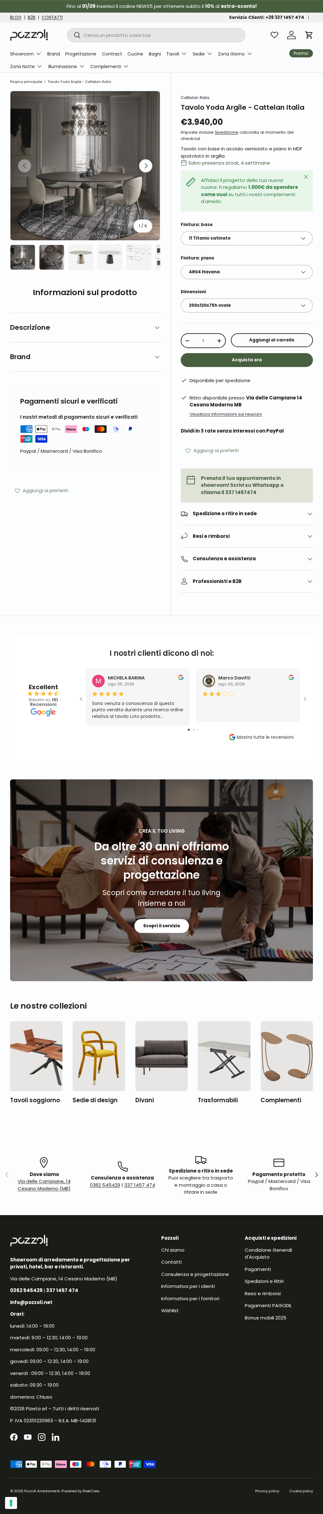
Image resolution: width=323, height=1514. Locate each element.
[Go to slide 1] (189, 730)
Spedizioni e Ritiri (264, 1281)
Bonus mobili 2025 (265, 1317)
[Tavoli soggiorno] (36, 1056)
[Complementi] (287, 1056)
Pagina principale (26, 82)
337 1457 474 (139, 1185)
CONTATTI (52, 17)
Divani (144, 1100)
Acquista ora (247, 360)
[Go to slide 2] (194, 730)
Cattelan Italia (195, 98)
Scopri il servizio (161, 926)
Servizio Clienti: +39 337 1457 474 (266, 17)
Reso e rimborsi (263, 1293)
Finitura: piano (197, 258)
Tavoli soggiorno (35, 1100)
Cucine (135, 54)
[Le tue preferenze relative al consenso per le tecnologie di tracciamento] (11, 1503)
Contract (112, 54)
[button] (309, 35)
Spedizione (226, 132)
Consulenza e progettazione (195, 1274)
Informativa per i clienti (188, 1286)
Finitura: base (197, 225)
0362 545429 (105, 1185)
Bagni (155, 54)
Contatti (171, 1262)
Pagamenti (258, 1269)
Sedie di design (95, 1100)
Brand (53, 54)
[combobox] (156, 35)
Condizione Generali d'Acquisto (268, 1254)
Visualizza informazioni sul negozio (226, 414)
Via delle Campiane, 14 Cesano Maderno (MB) (44, 1185)
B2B (31, 17)
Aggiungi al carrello (271, 340)
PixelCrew (91, 1491)
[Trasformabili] (224, 1056)
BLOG (15, 17)
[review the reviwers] (181, 678)
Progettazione (80, 54)
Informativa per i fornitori (190, 1298)
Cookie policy (301, 1491)
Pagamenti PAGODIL (268, 1305)
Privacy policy (267, 1491)
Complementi (281, 1100)
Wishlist (170, 1310)
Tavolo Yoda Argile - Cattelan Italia (79, 82)
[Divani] (161, 1056)
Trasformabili (218, 1100)
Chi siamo (173, 1250)
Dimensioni (193, 292)
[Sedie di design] (99, 1056)
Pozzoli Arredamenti (42, 1491)
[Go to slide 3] (198, 729)
